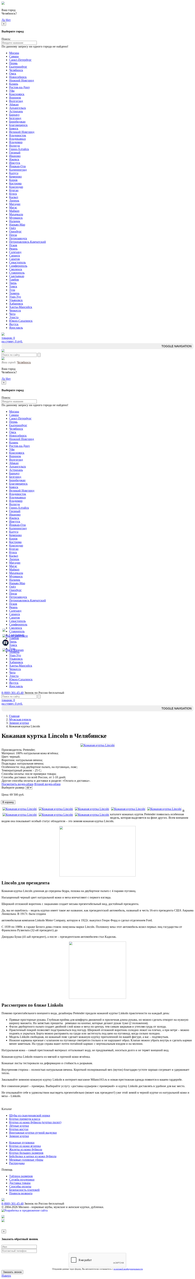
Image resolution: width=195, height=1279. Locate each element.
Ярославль (16, 327)
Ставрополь (17, 272)
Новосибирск (18, 77)
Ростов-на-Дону (19, 87)
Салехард (15, 252)
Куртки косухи (18, 1129)
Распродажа (17, 1163)
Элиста (13, 317)
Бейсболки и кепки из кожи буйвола (32, 1156)
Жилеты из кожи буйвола (25, 1149)
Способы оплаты (20, 1186)
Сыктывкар (16, 276)
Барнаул (14, 114)
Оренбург (15, 231)
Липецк (14, 200)
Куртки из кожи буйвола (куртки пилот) (35, 1122)
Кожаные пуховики (21, 1142)
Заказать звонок (12, 1272)
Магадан (14, 204)
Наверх (6, 1275)
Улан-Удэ (15, 296)
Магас (13, 207)
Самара (14, 56)
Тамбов (14, 279)
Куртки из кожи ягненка (25, 1146)
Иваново (15, 156)
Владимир (15, 142)
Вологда (14, 145)
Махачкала (16, 214)
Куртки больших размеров (26, 1152)
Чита (12, 314)
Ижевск (14, 159)
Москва (14, 53)
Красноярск (16, 94)
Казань (13, 83)
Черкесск (15, 310)
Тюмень (14, 293)
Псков (13, 245)
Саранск (14, 255)
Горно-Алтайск (19, 149)
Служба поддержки (21, 1179)
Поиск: (6, 39)
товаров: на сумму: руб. (12, 339)
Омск (12, 73)
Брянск (13, 128)
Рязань (13, 248)
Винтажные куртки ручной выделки (33, 1132)
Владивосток (17, 135)
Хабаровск (16, 303)
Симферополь (18, 265)
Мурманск (16, 217)
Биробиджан (17, 121)
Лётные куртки (19, 1125)
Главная (14, 716)
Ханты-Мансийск (20, 307)
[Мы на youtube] (4, 631)
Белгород (15, 118)
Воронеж (15, 97)
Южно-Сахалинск (21, 320)
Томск (13, 286)
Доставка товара (19, 1183)
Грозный (14, 152)
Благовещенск (18, 125)
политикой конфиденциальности (128, 1269)
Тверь (13, 283)
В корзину (8, 802)
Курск (13, 193)
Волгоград (16, 101)
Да (3, 20)
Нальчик (14, 221)
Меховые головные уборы (26, 1159)
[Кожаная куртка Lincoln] (97, 745)
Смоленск (15, 269)
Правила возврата (20, 1193)
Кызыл (13, 197)
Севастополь (17, 262)
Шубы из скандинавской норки (29, 1115)
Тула (12, 289)
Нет (8, 20)
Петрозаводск (18, 238)
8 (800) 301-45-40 (13, 692)
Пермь (13, 63)
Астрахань (16, 111)
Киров (13, 180)
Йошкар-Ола (17, 166)
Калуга (13, 173)
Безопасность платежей (24, 1189)
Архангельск (17, 107)
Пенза (13, 235)
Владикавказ (17, 138)
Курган (13, 190)
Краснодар (16, 186)
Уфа (11, 90)
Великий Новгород (21, 132)
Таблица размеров (21, 1176)
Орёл (12, 228)
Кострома (15, 183)
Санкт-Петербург (20, 59)
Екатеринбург (18, 66)
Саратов (14, 259)
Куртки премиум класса (24, 1118)
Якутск (13, 324)
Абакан (14, 104)
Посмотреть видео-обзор (18, 784)
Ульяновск (16, 300)
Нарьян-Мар (17, 224)
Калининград (18, 169)
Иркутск (14, 162)
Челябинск (16, 70)
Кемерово (15, 176)
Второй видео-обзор (47, 784)
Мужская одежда (20, 719)
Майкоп (14, 210)
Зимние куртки (19, 722)
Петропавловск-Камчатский (27, 241)
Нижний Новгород (21, 80)
